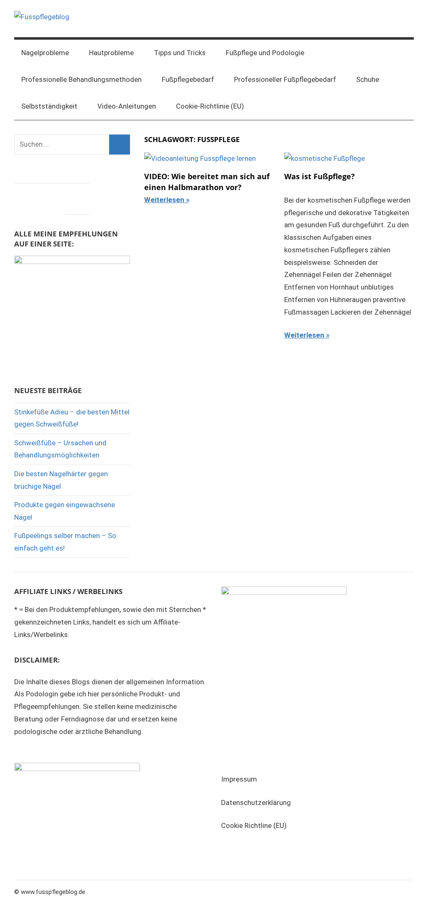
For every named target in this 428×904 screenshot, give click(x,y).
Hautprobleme (111, 52)
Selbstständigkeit (49, 106)
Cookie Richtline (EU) (254, 825)
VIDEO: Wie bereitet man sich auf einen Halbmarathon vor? (207, 181)
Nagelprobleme (45, 52)
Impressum (239, 779)
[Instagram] (51, 196)
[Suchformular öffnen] (402, 53)
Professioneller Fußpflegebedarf (285, 79)
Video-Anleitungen (126, 106)
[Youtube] (76, 196)
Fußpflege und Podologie (265, 52)
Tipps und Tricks (180, 52)
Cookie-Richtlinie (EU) (210, 106)
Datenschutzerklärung (256, 802)
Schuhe (367, 79)
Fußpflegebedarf (188, 79)
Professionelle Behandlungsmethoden (81, 79)
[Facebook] (26, 196)
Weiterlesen (164, 200)
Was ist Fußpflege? (319, 176)
